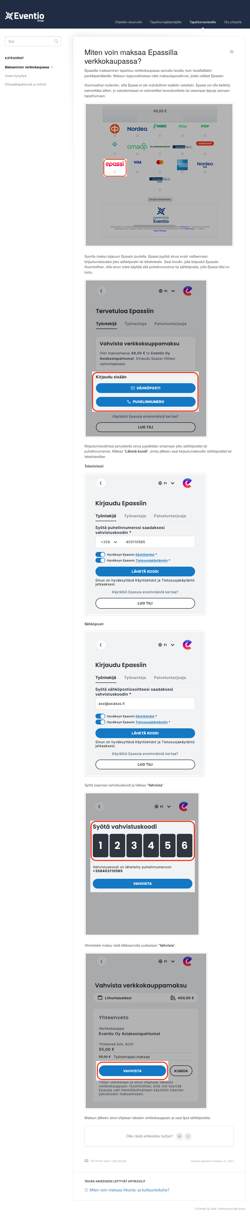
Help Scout (238, 1208)
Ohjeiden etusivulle (128, 22)
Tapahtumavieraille (202, 22)
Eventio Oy (203, 1208)
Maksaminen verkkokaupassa (27, 67)
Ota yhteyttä (232, 22)
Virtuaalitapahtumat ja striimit (25, 84)
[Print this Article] (232, 52)
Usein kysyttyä (15, 75)
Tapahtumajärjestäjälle (165, 22)
